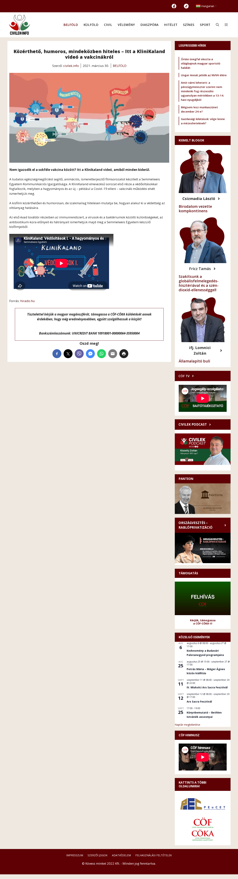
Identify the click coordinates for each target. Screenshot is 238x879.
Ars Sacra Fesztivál (199, 701)
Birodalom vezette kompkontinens (195, 208)
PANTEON (186, 479)
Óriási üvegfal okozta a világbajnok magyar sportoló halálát (200, 63)
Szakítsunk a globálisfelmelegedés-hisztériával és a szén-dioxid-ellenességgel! (198, 283)
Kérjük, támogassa (203, 620)
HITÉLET (170, 25)
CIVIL (108, 25)
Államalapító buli (194, 361)
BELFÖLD (70, 25)
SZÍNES (188, 25)
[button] (217, 25)
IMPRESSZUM (74, 855)
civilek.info (71, 66)
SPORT (205, 25)
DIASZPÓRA (149, 25)
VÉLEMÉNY (126, 25)
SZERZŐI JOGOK (97, 855)
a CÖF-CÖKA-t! (202, 623)
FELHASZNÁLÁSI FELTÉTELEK (153, 855)
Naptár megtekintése (187, 724)
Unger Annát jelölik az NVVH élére (204, 75)
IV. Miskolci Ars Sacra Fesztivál (207, 687)
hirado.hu (27, 301)
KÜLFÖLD (90, 25)
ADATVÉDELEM (121, 855)
